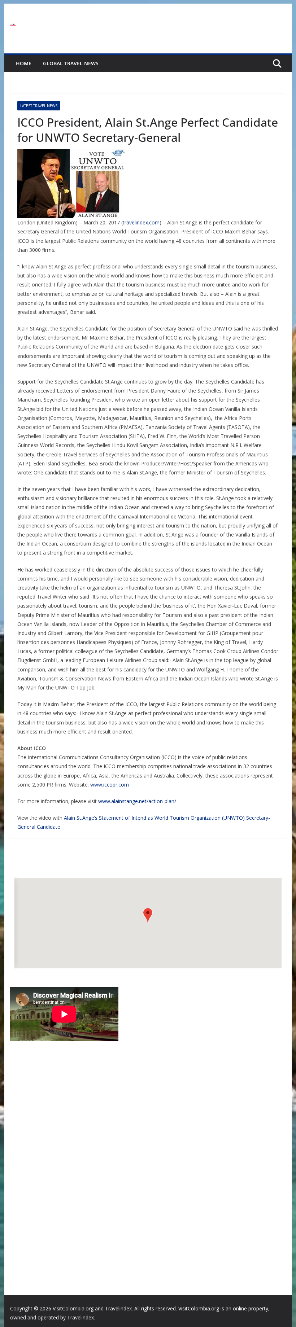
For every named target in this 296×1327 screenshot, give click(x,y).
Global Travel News (71, 63)
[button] (148, 915)
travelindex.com (141, 222)
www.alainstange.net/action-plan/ (137, 801)
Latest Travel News (38, 105)
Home (23, 63)
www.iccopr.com (109, 784)
